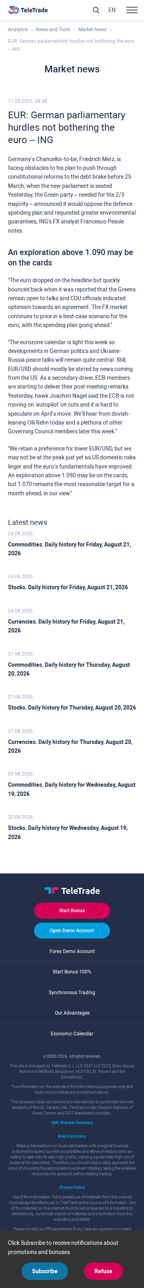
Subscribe (45, 1271)
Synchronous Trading (72, 992)
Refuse (103, 1271)
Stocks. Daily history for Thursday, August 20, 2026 (72, 707)
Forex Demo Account (72, 951)
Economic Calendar (72, 1034)
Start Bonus (72, 910)
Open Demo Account (72, 930)
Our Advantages (72, 1013)
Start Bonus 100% (72, 972)
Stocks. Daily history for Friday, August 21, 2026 (68, 587)
